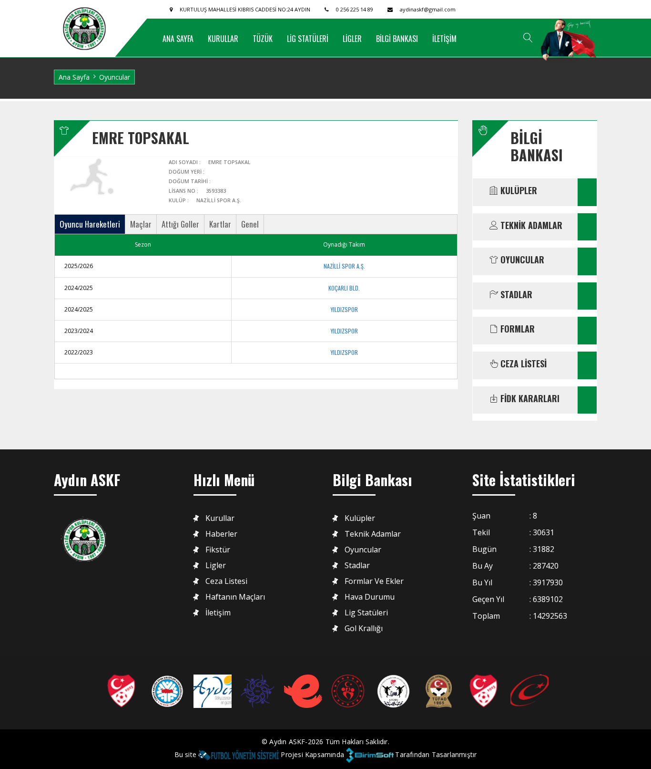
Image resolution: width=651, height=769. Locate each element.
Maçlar (141, 224)
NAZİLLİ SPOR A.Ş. (344, 266)
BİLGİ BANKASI (397, 38)
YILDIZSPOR (344, 309)
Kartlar (220, 224)
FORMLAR (516, 329)
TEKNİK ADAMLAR (530, 225)
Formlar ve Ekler (374, 581)
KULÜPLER (517, 191)
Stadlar (357, 565)
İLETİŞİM (444, 38)
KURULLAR (223, 38)
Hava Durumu (370, 597)
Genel (250, 224)
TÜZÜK (263, 38)
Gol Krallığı (364, 628)
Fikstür (217, 549)
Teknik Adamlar (373, 534)
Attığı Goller (180, 224)
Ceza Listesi (226, 581)
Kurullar (219, 518)
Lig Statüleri (366, 612)
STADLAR (515, 295)
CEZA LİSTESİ (522, 364)
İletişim (218, 612)
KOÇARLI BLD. (344, 288)
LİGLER (352, 38)
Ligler (215, 565)
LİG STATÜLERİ (307, 38)
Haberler (221, 534)
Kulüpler (360, 518)
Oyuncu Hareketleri (90, 224)
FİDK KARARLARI (528, 399)
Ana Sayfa (74, 77)
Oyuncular (363, 549)
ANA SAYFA (178, 38)
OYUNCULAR (521, 260)
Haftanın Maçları (235, 597)
